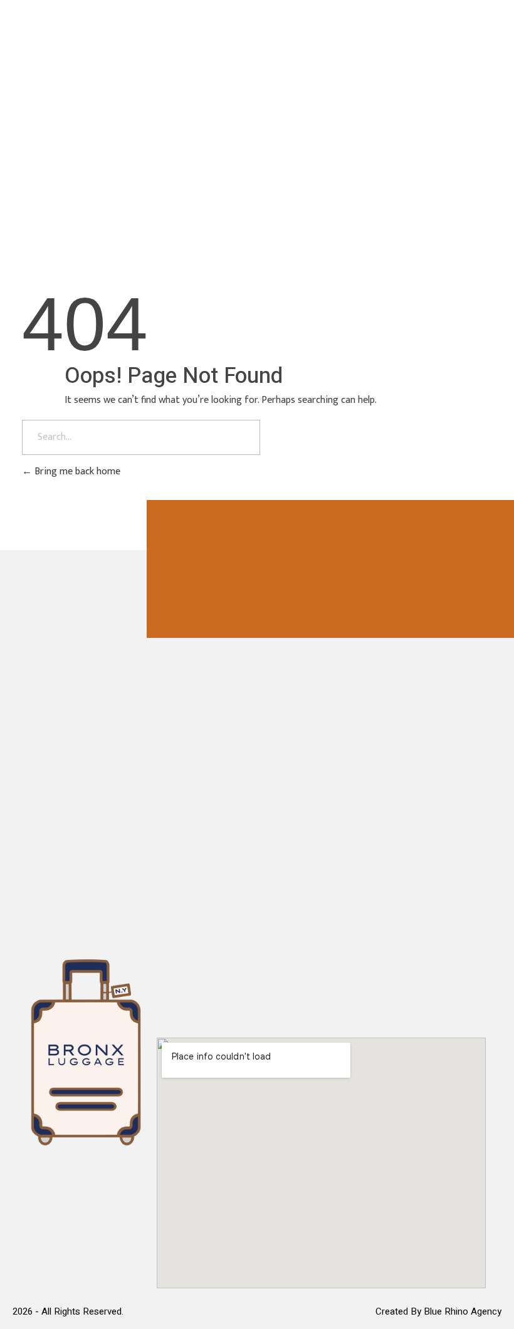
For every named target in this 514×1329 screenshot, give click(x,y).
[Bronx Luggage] (81, 103)
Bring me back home (76, 471)
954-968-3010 (423, 105)
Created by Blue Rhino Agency (438, 1311)
